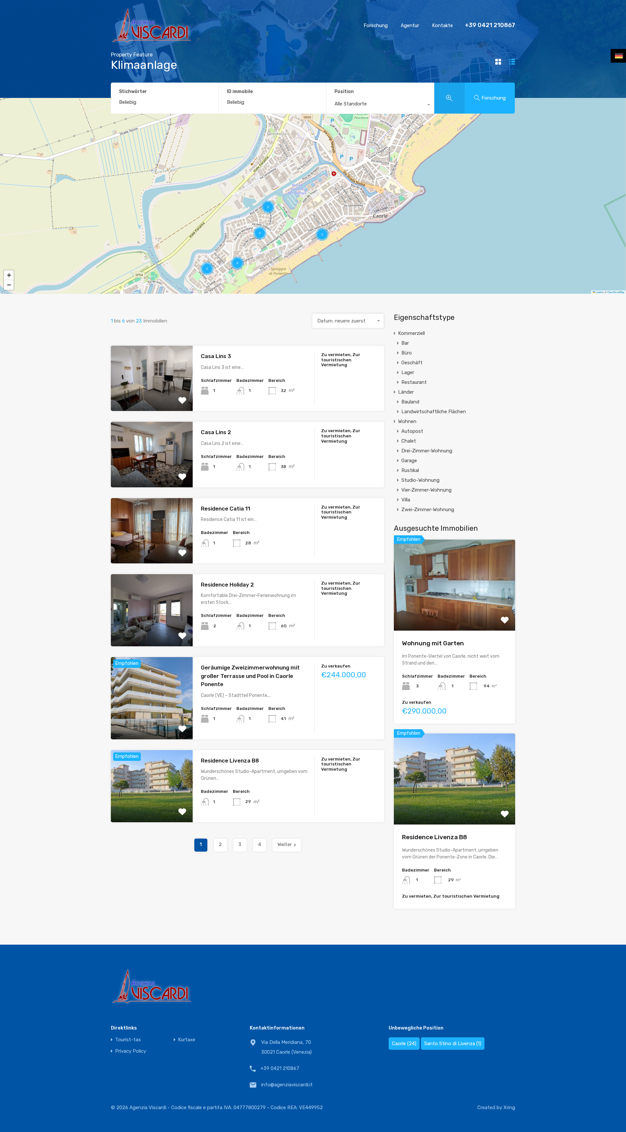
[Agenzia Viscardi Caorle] (151, 41)
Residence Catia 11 (225, 508)
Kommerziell (411, 333)
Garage (409, 461)
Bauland (410, 402)
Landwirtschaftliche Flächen (433, 412)
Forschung (376, 25)
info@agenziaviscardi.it (287, 1085)
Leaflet (599, 292)
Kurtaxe (186, 1039)
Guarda (151, 398)
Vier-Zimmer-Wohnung (426, 490)
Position (344, 91)
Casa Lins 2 (216, 432)
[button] (268, 206)
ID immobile (240, 91)
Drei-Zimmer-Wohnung (426, 451)
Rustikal (410, 470)
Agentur (410, 25)
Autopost (412, 431)
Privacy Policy (130, 1051)
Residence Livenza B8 (230, 760)
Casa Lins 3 (216, 356)
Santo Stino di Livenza (452, 1043)
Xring (509, 1107)
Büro (406, 353)
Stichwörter (133, 91)
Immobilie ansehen (455, 612)
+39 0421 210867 (490, 25)
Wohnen (407, 421)
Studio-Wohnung (420, 480)
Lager (407, 372)
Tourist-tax (128, 1039)
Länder (406, 392)
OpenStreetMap (615, 292)
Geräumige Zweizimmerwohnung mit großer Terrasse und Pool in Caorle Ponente (250, 675)
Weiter (284, 844)
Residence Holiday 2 (227, 584)
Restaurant (414, 382)
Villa (405, 500)
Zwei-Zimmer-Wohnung (427, 509)
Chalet (408, 441)
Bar (405, 343)
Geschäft (412, 363)
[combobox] (380, 105)
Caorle (404, 1043)
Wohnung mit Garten (433, 643)
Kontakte (442, 25)
